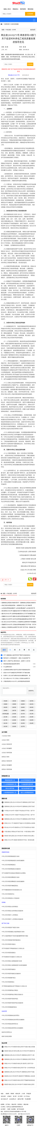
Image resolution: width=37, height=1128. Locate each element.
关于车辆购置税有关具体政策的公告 (12, 890)
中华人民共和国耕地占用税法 (10, 990)
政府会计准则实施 (7, 769)
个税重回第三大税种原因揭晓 (11, 24)
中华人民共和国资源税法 (9, 952)
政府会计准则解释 (7, 765)
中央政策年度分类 (27, 784)
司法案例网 (28, 1099)
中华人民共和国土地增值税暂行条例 (12, 961)
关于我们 (8, 1104)
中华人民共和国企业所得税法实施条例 (12, 910)
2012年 (31, 713)
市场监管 (28, 1093)
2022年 (14, 723)
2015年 (23, 717)
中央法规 (8, 29)
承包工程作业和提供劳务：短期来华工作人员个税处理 (17, 605)
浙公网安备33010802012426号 (9, 1114)
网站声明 (14, 1104)
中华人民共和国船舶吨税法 (9, 1007)
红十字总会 (27, 1096)
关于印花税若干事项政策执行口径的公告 (13, 948)
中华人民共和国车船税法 (9, 969)
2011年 (23, 713)
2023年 (23, 723)
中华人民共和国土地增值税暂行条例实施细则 (14, 965)
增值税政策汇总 (10, 780)
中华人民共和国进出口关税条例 (10, 898)
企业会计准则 (5, 740)
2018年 (14, 720)
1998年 (5, 704)
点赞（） (7, 579)
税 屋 (6, 47)
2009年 (31, 710)
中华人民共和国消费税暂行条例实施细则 (13, 881)
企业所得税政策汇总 (27, 780)
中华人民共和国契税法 (8, 982)
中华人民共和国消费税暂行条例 (10, 877)
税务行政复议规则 (7, 1036)
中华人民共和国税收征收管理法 (10, 1015)
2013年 (5, 717)
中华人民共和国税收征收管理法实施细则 (13, 1019)
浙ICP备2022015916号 (24, 1114)
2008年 (23, 710)
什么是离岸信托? (7, 666)
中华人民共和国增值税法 (9, 864)
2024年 (31, 723)
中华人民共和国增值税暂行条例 (10, 856)
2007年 (14, 710)
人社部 (23, 1093)
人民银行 (9, 1096)
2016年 (31, 717)
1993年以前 (5, 713)
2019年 (14, 29)
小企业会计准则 (6, 736)
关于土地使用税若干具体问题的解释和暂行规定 (15, 936)
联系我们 (20, 1104)
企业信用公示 (12, 1099)
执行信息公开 (4, 1099)
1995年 (14, 701)
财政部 (7, 1093)
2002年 (5, 707)
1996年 (23, 701)
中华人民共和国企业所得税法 (10, 906)
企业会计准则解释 (7, 748)
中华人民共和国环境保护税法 (10, 998)
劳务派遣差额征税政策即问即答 (11, 664)
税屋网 (2, 1104)
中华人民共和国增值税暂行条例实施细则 (13, 860)
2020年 (31, 720)
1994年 (5, 701)
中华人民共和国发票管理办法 (10, 1024)
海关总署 (3, 1096)
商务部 (12, 1093)
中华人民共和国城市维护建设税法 (11, 940)
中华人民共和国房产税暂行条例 (10, 927)
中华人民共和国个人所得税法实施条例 (12, 919)
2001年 (31, 704)
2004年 (23, 707)
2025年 (5, 726)
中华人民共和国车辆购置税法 (10, 885)
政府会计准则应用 (7, 761)
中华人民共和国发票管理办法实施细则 (12, 1028)
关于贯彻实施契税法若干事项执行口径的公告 (14, 986)
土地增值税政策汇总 (9, 792)
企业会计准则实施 (7, 752)
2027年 (23, 726)
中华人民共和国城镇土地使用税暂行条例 (13, 931)
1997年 (31, 701)
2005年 (31, 707)
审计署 (14, 1096)
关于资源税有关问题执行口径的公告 (12, 957)
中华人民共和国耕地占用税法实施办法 (12, 994)
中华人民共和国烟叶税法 (9, 977)
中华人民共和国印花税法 (9, 944)
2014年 (14, 717)
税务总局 (17, 1093)
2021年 (5, 723)
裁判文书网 (20, 1099)
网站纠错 (26, 1104)
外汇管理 (20, 1096)
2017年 (5, 720)
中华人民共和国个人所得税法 (10, 915)
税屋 (3, 29)
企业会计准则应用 (7, 744)
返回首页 (32, 29)
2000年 (23, 704)
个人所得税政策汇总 (9, 784)
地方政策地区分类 (27, 788)
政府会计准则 (5, 756)
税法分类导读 (10, 788)
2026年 (14, 726)
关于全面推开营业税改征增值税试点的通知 (14, 873)
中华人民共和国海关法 (8, 894)
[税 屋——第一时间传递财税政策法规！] (18, 4)
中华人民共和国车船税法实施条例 (11, 973)
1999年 (14, 704)
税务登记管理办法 (7, 1032)
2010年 (14, 713)
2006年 (5, 710)
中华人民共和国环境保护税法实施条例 (12, 1003)
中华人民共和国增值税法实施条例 (11, 869)
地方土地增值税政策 (27, 792)
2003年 (14, 707)
